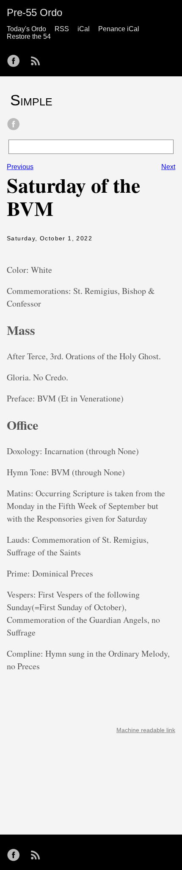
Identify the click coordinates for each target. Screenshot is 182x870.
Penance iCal (118, 28)
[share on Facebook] (13, 124)
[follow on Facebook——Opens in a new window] (16, 58)
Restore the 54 (29, 36)
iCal (83, 28)
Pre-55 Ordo (34, 12)
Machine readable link (145, 730)
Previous (20, 166)
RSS (62, 28)
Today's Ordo (26, 28)
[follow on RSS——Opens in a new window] (38, 58)
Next (168, 166)
